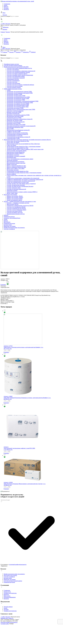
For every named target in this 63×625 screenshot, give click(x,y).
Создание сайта (5, 623)
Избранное (5, 27)
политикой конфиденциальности (17, 564)
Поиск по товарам (5, 16)
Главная (3, 32)
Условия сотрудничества (10, 593)
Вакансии (6, 594)
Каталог (5, 14)
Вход (4, 12)
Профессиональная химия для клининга (14, 574)
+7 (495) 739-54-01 (5, 23)
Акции (5, 5)
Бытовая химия (8, 578)
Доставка (6, 8)
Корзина (5, 29)
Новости (6, 6)
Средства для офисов (9, 576)
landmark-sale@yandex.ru (7, 618)
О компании (7, 4)
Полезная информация (10, 597)
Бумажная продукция (9, 582)
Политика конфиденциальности (9, 622)
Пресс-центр (7, 596)
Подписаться (4, 566)
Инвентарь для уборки (10, 579)
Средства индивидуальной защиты (13, 580)
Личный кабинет (8, 606)
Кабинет (33, 52)
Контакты (6, 9)
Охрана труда (7, 591)
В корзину (3, 284)
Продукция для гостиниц (10, 575)
